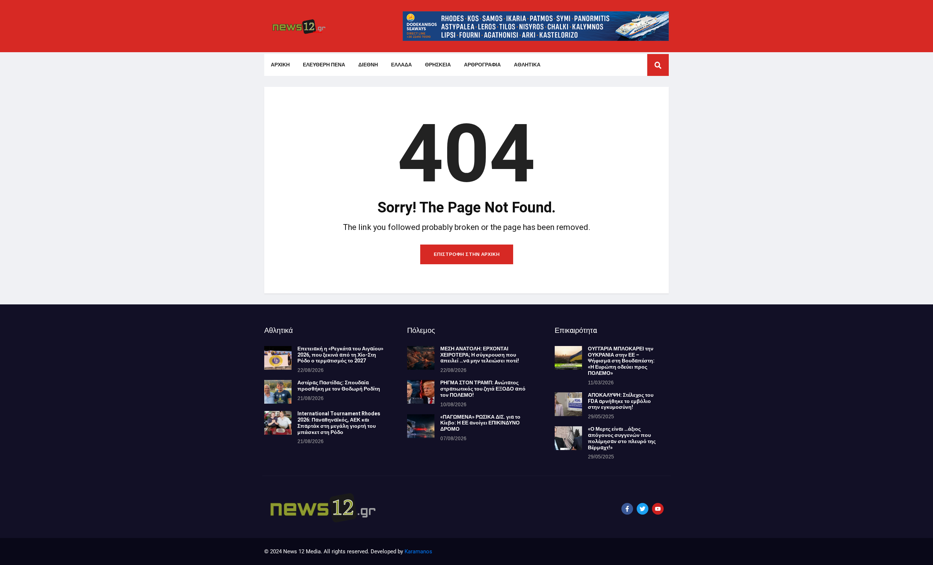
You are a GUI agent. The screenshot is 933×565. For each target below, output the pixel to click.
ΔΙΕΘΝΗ (368, 65)
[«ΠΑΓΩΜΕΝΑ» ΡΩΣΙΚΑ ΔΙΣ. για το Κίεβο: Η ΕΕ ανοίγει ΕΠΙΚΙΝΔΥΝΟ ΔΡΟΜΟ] (420, 426)
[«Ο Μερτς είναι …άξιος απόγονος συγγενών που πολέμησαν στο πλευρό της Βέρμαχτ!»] (568, 438)
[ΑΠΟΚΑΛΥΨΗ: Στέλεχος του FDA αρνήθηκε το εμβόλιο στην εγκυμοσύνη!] (568, 404)
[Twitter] (642, 509)
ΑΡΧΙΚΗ (280, 65)
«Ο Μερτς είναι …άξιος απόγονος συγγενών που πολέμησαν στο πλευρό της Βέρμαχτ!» (622, 438)
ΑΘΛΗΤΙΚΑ (527, 65)
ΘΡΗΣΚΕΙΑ (438, 65)
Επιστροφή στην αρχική (467, 254)
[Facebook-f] (627, 509)
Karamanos (418, 551)
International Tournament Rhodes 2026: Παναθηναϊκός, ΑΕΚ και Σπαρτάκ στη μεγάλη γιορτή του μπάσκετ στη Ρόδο (338, 423)
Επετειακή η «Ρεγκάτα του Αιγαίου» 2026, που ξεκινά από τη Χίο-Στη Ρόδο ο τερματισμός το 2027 (340, 355)
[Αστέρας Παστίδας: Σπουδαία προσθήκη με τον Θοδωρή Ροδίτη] (278, 392)
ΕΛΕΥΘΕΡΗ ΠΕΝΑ (324, 65)
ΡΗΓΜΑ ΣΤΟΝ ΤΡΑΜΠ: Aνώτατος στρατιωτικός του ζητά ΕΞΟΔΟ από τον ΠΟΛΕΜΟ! (483, 389)
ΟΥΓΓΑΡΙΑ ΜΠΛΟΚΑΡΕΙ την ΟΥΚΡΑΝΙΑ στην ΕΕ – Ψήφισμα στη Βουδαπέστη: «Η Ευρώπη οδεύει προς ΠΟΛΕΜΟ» (621, 361)
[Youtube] (658, 509)
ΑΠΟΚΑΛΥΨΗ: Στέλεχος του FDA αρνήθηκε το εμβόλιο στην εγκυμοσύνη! (620, 401)
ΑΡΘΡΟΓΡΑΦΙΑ (482, 65)
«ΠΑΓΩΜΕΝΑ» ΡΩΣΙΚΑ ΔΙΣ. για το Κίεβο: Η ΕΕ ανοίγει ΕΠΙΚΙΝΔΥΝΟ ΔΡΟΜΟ (480, 423)
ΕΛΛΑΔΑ (401, 65)
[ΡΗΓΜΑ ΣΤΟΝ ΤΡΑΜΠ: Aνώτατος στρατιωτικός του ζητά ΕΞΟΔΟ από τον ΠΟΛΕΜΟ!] (420, 392)
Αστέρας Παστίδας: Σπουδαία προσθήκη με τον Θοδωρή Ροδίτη (338, 386)
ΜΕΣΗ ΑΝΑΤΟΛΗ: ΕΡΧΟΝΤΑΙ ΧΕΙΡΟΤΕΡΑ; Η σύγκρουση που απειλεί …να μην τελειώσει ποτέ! (479, 355)
